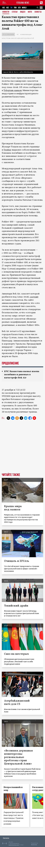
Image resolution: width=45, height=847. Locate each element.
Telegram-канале (13, 90)
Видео (22, 12)
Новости (5, 12)
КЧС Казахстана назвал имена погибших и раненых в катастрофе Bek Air (21, 374)
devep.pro (34, 844)
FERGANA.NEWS (22, 2)
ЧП (17, 34)
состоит (34, 296)
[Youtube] (34, 418)
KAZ (3, 7)
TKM (15, 7)
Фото (30, 12)
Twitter (7, 149)
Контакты (6, 838)
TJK (11, 7)
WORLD (24, 7)
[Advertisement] (22, 448)
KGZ (7, 7)
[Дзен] (21, 418)
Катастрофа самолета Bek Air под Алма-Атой (18, 38)
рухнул (37, 84)
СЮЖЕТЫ (38, 12)
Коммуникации (25, 34)
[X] (8, 418)
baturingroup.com (14, 845)
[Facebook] (30, 418)
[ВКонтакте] (12, 418)
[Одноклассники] (17, 418)
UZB (19, 7)
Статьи (15, 12)
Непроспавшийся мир (13, 788)
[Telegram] (25, 418)
